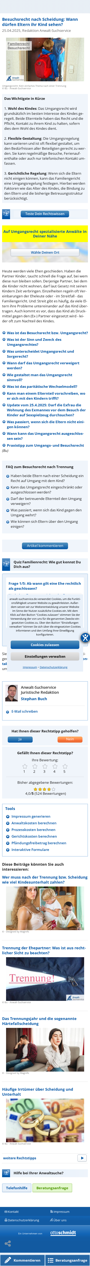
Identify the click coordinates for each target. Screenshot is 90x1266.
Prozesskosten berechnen (33, 829)
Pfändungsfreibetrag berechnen (39, 843)
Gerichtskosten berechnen (34, 836)
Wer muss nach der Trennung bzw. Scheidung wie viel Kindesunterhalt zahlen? (44, 880)
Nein (70, 739)
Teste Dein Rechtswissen (44, 213)
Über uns (60, 1220)
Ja (20, 739)
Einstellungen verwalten (45, 656)
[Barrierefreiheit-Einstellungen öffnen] (85, 637)
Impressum (30, 667)
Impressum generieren (31, 816)
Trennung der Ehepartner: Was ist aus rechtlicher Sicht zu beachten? (44, 950)
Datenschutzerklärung (53, 667)
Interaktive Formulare (30, 849)
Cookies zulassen (45, 645)
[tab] (45, 252)
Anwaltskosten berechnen (34, 823)
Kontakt (13, 1212)
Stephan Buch (34, 698)
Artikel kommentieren (45, 545)
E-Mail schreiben (25, 711)
